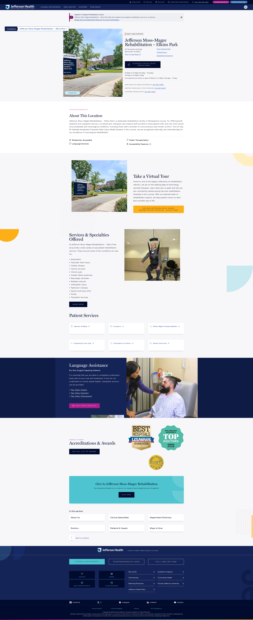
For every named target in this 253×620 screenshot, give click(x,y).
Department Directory (165, 56)
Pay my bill (161, 2)
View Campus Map (163, 49)
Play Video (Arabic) (79, 390)
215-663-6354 (149, 92)
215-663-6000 (158, 85)
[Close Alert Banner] (181, 17)
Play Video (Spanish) (80, 393)
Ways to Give (156, 528)
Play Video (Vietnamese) (81, 396)
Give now (149, 2)
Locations (11, 29)
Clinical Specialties (119, 517)
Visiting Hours (162, 52)
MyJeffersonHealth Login (239, 2)
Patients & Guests (119, 528)
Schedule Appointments (221, 2)
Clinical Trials (136, 2)
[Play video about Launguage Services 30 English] (144, 388)
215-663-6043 (160, 88)
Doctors (75, 528)
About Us (75, 517)
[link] (96, 20)
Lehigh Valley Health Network (179, 2)
